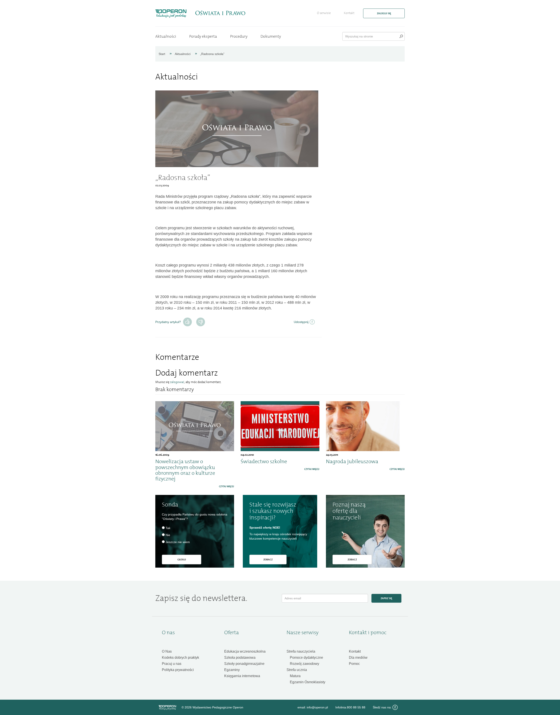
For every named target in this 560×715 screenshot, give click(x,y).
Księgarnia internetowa (242, 676)
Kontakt (349, 13)
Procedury (238, 36)
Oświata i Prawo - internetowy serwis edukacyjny (220, 13)
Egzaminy (232, 670)
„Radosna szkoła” (212, 54)
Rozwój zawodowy (304, 664)
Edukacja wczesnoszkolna (245, 651)
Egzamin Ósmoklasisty (307, 682)
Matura (295, 676)
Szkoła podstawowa (240, 657)
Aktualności (165, 36)
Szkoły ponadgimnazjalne (244, 664)
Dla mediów (358, 657)
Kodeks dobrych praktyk (180, 657)
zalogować (177, 382)
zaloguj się (384, 13)
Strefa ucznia (297, 670)
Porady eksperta (203, 36)
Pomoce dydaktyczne (306, 657)
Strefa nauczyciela (301, 651)
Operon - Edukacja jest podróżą (170, 13)
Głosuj (181, 559)
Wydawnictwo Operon (167, 707)
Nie (200, 322)
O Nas (167, 651)
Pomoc (354, 664)
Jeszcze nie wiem (178, 542)
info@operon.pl (317, 707)
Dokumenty (271, 36)
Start (162, 54)
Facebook (395, 707)
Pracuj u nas (171, 664)
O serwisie (324, 13)
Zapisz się (386, 598)
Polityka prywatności (178, 670)
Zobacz (268, 559)
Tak (187, 322)
